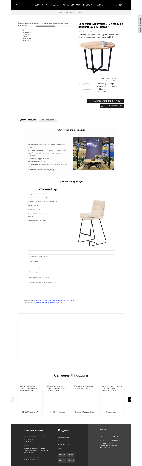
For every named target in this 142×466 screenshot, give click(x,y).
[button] (11, 399)
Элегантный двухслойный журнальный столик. (48, 302)
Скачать (99, 5)
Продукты (55, 5)
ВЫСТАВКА (87, 5)
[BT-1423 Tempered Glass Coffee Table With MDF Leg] (57, 399)
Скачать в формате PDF (113, 106)
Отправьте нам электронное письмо (107, 101)
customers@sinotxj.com (31, 460)
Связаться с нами (71, 5)
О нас (102, 440)
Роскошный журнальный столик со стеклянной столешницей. (54, 300)
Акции (80, 12)
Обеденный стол (63, 437)
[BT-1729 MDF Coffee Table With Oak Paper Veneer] (30, 399)
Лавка (60, 448)
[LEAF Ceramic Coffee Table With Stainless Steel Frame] (112, 399)
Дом (37, 5)
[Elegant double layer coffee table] (84, 399)
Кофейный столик (64, 444)
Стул (59, 441)
